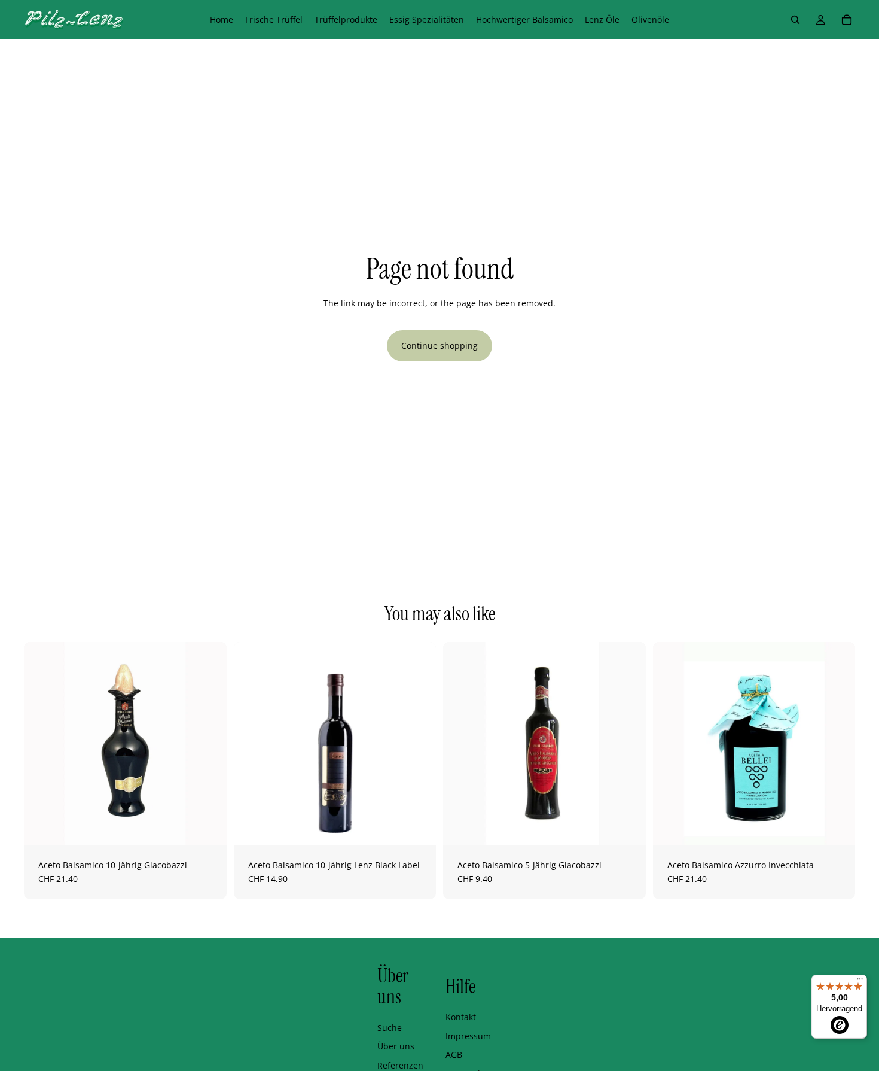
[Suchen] (795, 20)
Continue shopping (439, 345)
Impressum (468, 1036)
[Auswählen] (417, 826)
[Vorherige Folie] (42, 743)
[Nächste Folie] (209, 743)
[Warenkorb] (847, 20)
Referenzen (400, 1065)
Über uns (395, 1046)
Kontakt (460, 1017)
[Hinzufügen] (208, 826)
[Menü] (860, 982)
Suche (389, 1027)
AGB (453, 1054)
